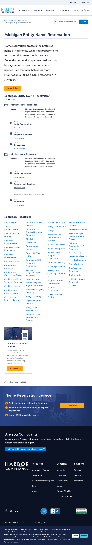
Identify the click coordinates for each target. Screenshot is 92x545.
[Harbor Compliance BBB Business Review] (54, 511)
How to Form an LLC (56, 244)
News (34, 491)
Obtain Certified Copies (54, 295)
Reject (75, 536)
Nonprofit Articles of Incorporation (56, 281)
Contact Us (62, 475)
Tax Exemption (75, 275)
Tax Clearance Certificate (75, 269)
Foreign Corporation (56, 227)
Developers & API (64, 496)
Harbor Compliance (9, 10)
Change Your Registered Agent (12, 298)
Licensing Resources (56, 267)
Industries (50, 10)
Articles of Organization (10, 255)
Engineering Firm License (33, 302)
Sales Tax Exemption (78, 260)
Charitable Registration (31, 240)
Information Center (81, 10)
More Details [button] (19, 128)
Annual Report (10, 222)
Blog (34, 486)
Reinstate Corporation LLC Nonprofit (76, 246)
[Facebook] (6, 511)
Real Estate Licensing (78, 229)
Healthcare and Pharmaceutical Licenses (54, 238)
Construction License (32, 247)
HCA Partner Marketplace (43, 481)
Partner (63, 10)
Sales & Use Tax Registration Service (78, 254)
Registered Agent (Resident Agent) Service (76, 236)
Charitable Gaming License (34, 223)
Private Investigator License (77, 223)
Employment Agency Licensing (35, 291)
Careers (60, 486)
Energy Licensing (33, 297)
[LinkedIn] (16, 511)
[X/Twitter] (11, 511)
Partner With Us (64, 491)
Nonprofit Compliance (52, 288)
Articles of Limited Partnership (12, 248)
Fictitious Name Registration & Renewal (33, 317)
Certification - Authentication (11, 291)
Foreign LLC (52, 231)
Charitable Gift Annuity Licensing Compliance (34, 232)
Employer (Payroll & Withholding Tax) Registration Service (34, 283)
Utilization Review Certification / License (77, 282)
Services (36, 10)
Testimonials (62, 481)
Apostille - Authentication (11, 228)
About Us (61, 470)
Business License (11, 261)
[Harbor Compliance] (17, 466)
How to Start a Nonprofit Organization (53, 256)
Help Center (37, 475)
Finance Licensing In (56, 222)
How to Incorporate (56, 249)
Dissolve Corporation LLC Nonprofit (33, 273)
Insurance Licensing (56, 262)
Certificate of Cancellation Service (13, 273)
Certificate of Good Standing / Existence (13, 280)
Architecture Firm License (12, 234)
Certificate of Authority (10, 266)
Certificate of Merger (13, 286)
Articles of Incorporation (10, 241)
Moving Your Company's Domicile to (56, 274)
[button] (51, 117)
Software (23, 10)
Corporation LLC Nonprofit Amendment (33, 263)
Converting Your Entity (33, 254)
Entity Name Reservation (31, 309)
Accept (84, 536)
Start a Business (76, 264)
